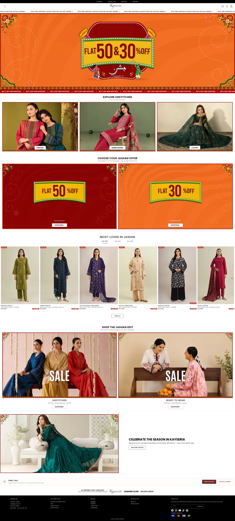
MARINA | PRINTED (45, 305)
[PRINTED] (40, 126)
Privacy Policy (54, 505)
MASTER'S (135, 1)
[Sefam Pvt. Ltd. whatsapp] (223, 6)
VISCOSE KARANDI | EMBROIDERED (89, 305)
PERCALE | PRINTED (202, 305)
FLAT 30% (117, 241)
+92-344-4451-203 (22, 508)
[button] (5, 6)
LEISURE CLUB (94, 505)
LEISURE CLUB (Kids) (112, 1)
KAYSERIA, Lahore (15, 502)
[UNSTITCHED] (59, 371)
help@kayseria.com (15, 504)
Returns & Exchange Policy (58, 501)
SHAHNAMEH (94, 508)
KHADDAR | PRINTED (6, 305)
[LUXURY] (195, 126)
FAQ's (52, 503)
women (124, 1)
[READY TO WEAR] (175, 371)
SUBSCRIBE (200, 506)
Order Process (55, 508)
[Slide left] (3, 278)
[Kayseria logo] (115, 6)
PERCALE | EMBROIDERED (126, 305)
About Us (133, 501)
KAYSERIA (93, 501)
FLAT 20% (130, 241)
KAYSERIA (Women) (99, 1)
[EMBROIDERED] (117, 126)
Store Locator (135, 503)
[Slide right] (232, 278)
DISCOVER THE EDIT (137, 447)
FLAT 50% (105, 241)
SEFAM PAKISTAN (119, 519)
